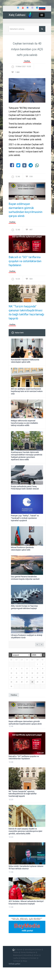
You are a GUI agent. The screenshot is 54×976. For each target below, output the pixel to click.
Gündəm (33, 958)
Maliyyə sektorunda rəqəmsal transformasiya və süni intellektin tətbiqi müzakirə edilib (24, 423)
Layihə (15, 958)
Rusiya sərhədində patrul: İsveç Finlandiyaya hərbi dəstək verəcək (25, 487)
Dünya (38, 950)
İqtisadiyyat (29, 950)
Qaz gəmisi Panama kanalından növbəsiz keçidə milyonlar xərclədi (25, 577)
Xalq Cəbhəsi (17, 15)
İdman (36, 955)
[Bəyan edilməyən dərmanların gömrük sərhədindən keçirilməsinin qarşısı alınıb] (27, 192)
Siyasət (20, 950)
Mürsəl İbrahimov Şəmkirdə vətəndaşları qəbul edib (22, 548)
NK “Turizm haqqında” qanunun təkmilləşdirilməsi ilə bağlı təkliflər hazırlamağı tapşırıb (26, 312)
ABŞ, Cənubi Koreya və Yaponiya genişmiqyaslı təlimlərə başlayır (24, 607)
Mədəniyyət (17, 955)
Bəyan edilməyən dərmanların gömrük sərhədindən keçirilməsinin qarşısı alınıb (25, 210)
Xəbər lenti (19, 333)
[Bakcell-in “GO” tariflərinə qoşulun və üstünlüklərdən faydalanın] (27, 245)
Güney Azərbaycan (28, 952)
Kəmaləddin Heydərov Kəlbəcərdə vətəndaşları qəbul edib (25, 361)
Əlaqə (24, 961)
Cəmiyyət (16, 961)
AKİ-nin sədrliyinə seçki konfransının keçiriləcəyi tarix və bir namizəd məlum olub (27, 391)
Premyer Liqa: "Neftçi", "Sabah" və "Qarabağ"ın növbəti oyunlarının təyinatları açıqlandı (25, 518)
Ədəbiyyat (24, 958)
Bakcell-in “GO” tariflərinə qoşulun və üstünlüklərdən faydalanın (25, 261)
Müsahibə (28, 955)
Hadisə (27, 61)
